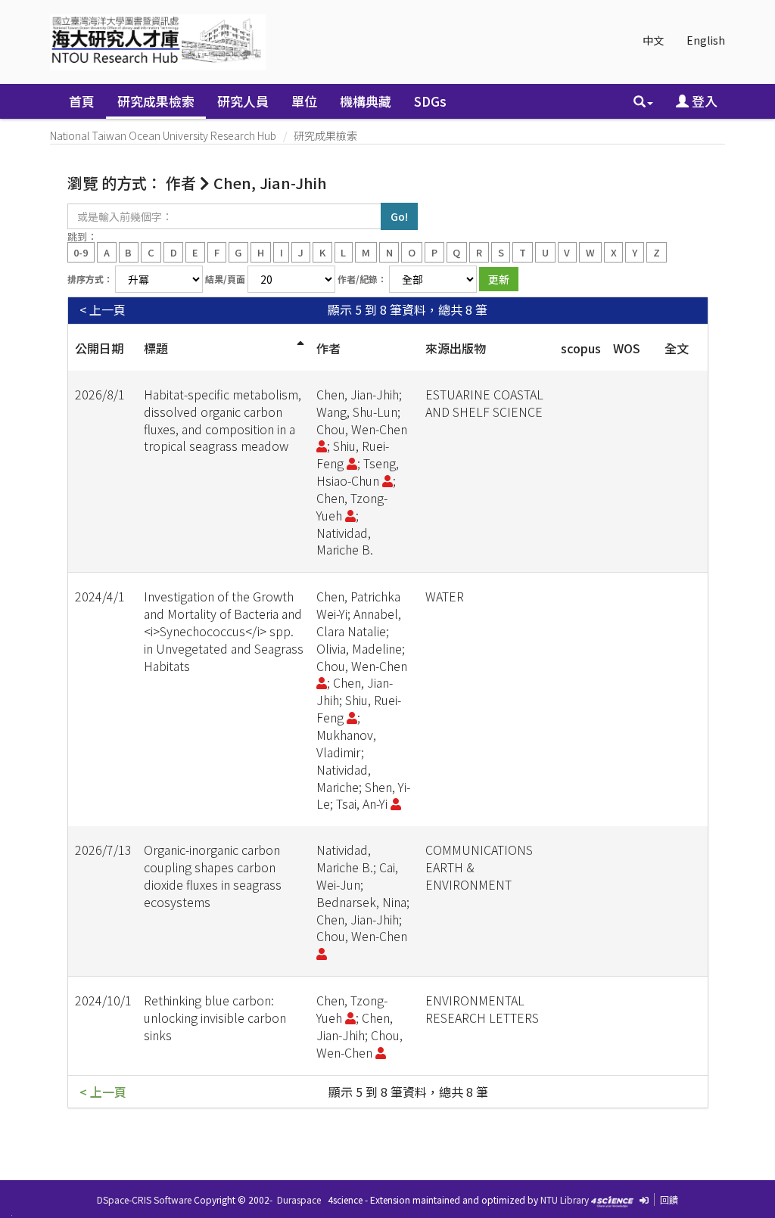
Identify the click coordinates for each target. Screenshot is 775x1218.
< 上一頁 (102, 309)
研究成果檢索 (156, 101)
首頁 (82, 101)
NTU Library (564, 1199)
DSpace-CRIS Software (144, 1199)
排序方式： (90, 278)
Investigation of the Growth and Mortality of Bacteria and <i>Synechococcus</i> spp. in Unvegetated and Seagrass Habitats (223, 630)
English (705, 40)
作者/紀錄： (362, 278)
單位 (304, 101)
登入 (703, 101)
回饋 (669, 1199)
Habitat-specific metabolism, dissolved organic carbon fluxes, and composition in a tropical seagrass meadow (222, 420)
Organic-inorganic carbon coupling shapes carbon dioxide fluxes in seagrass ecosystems (213, 875)
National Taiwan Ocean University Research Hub (163, 135)
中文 (653, 40)
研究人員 (243, 101)
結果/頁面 (225, 278)
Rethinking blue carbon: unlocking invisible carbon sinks (215, 1017)
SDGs (430, 101)
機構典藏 (365, 101)
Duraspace (299, 1199)
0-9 (80, 251)
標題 (156, 348)
